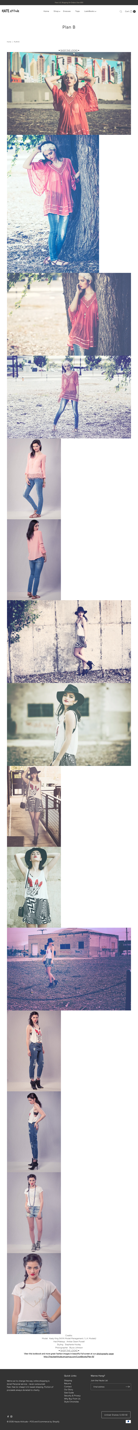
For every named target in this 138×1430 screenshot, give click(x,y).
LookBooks (89, 11)
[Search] (120, 11)
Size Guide (69, 1392)
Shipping (68, 1380)
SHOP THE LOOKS (68, 50)
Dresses (67, 11)
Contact (68, 1386)
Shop (56, 11)
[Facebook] (8, 1417)
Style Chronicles (71, 1401)
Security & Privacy (72, 1395)
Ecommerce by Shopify (48, 1421)
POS (32, 1421)
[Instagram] (11, 1417)
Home (46, 11)
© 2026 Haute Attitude (17, 1421)
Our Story (68, 1389)
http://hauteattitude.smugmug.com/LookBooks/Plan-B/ (69, 1356)
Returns (67, 1383)
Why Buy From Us (72, 1399)
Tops (77, 11)
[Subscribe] (127, 1386)
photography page (104, 1353)
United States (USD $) (116, 1415)
